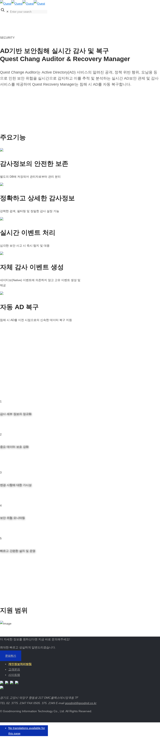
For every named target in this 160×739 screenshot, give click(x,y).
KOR (125, 13)
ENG (125, 19)
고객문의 (14, 669)
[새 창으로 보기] (1, 683)
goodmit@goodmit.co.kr (80, 703)
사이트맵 (14, 674)
